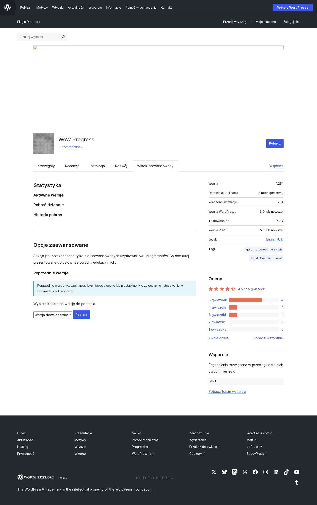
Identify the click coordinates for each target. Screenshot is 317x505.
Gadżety (197, 453)
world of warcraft (261, 258)
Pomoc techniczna (145, 440)
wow (279, 258)
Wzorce (80, 453)
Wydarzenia (197, 440)
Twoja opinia (219, 338)
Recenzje (72, 166)
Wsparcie (276, 166)
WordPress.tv (143, 453)
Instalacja (97, 166)
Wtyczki (80, 446)
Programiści (140, 446)
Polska (62, 477)
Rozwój (121, 166)
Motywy (80, 440)
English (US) (275, 239)
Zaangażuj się (199, 433)
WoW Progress (76, 139)
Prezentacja (83, 433)
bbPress (254, 446)
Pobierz (275, 143)
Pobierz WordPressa (293, 7)
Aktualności (25, 440)
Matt (252, 440)
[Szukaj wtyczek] (63, 37)
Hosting (22, 446)
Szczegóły (46, 166)
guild (249, 249)
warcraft (276, 249)
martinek (76, 147)
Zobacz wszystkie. (268, 338)
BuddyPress (257, 453)
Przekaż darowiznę (205, 446)
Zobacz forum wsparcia (227, 391)
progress (262, 249)
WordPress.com (260, 433)
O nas (21, 433)
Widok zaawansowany (155, 166)
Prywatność (25, 453)
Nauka (136, 433)
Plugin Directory (28, 22)
